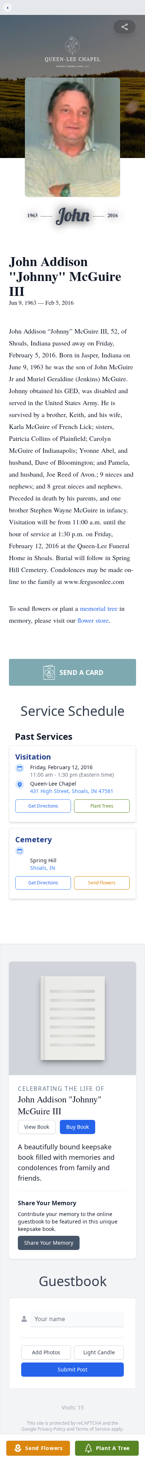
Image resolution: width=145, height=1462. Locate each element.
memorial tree (98, 608)
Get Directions (43, 806)
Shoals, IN (42, 867)
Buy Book (77, 1126)
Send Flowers (102, 883)
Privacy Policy (51, 1429)
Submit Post (72, 1369)
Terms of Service (92, 1429)
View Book (36, 1126)
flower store (93, 620)
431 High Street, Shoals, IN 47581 (71, 791)
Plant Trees (101, 806)
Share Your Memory (48, 1242)
